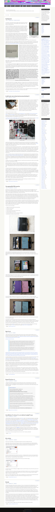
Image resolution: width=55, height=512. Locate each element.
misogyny (48, 57)
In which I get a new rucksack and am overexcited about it (17, 96)
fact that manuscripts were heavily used (13, 43)
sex (47, 65)
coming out (49, 43)
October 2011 (43, 176)
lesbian (47, 55)
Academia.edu (43, 79)
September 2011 (43, 177)
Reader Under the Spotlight (26, 324)
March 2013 (43, 156)
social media (44, 66)
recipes (44, 63)
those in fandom (30, 420)
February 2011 (43, 185)
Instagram (42, 80)
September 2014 (43, 139)
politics (42, 60)
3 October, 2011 (11, 416)
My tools (7, 482)
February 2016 (43, 132)
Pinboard (42, 82)
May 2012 (42, 168)
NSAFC (46, 58)
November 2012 (43, 161)
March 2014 (43, 145)
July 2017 (42, 127)
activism (42, 39)
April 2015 (42, 135)
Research (15, 20)
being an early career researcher (12, 181)
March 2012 (43, 170)
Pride (45, 61)
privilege (48, 61)
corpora (48, 45)
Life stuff (14, 97)
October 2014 (43, 138)
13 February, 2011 (11, 439)
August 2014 (43, 140)
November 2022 (43, 120)
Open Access (8, 331)
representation (43, 64)
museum (42, 58)
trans (46, 70)
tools (16, 181)
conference (45, 44)
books (42, 43)
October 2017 (43, 126)
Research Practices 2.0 (10, 379)
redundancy (46, 63)
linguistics (46, 56)
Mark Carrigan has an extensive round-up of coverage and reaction (27, 336)
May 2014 (42, 142)
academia (10, 374)
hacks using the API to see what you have (16, 421)
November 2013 (43, 148)
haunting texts (9, 19)
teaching (47, 69)
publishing (12, 374)
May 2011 (42, 182)
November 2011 (43, 175)
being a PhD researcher (11, 326)
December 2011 (43, 174)
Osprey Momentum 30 (22, 113)
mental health (42, 57)
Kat (7, 20)
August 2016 (43, 131)
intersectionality (44, 55)
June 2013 (42, 153)
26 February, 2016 (11, 20)
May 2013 (42, 154)
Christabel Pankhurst (45, 43)
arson (48, 39)
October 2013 (43, 149)
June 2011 (42, 181)
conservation (46, 45)
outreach (46, 59)
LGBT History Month (43, 56)
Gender (42, 28)
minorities (46, 57)
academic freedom (48, 38)
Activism (42, 27)
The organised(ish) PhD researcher (13, 186)
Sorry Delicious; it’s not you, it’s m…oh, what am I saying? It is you (19, 415)
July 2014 (42, 141)
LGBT (49, 55)
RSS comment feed (44, 89)
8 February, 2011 (11, 483)
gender (48, 51)
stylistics (45, 67)
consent (43, 45)
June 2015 (42, 134)
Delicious (22, 418)
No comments (37, 413)
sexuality (42, 66)
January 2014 (43, 146)
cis (47, 43)
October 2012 (43, 162)
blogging (46, 42)
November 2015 (43, 133)
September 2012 (43, 163)
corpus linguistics (46, 46)
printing (46, 61)
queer (48, 62)
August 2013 (43, 152)
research (46, 64)
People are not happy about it (20, 420)
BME (48, 42)
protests (46, 62)
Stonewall (47, 66)
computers (42, 44)
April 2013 (42, 155)
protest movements (43, 62)
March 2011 (43, 184)
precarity (44, 60)
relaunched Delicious (30, 419)
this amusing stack (24, 421)
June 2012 (42, 167)
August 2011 (43, 178)
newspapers (44, 58)
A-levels (42, 38)
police (49, 59)
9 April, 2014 (10, 97)
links (47, 56)
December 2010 (43, 188)
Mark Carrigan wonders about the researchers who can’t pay (17, 355)
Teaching (18, 20)
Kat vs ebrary (8, 438)
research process (45, 65)
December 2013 (43, 147)
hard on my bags (12, 114)
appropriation (46, 39)
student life (42, 67)
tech (9, 433)
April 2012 (42, 169)
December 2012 (43, 160)
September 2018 (43, 124)
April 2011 (42, 183)
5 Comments (37, 17)
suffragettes (45, 68)
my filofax (36, 143)
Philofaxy (13, 324)
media (49, 56)
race (41, 63)
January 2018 (43, 125)
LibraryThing (43, 81)
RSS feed (42, 90)
